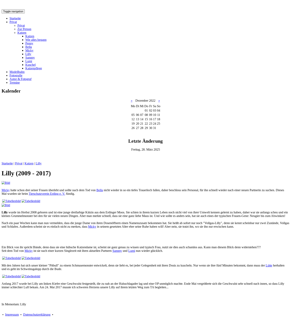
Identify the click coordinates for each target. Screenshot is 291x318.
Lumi (28, 61)
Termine (15, 82)
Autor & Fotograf (20, 79)
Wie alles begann (36, 39)
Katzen (21, 32)
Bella (28, 47)
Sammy (30, 57)
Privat (13, 22)
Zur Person (24, 29)
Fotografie (16, 75)
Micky (29, 50)
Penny (29, 43)
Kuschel (30, 64)
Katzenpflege (33, 68)
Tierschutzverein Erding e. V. (47, 193)
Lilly (28, 54)
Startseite (15, 18)
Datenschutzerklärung (36, 314)
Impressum (12, 314)
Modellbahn (17, 72)
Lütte (269, 265)
